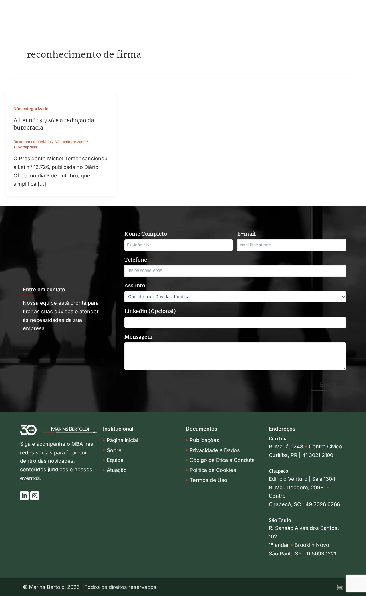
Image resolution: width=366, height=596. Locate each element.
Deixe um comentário (32, 141)
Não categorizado (31, 108)
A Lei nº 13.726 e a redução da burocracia (53, 124)
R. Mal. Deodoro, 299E (297, 487)
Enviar (328, 384)
